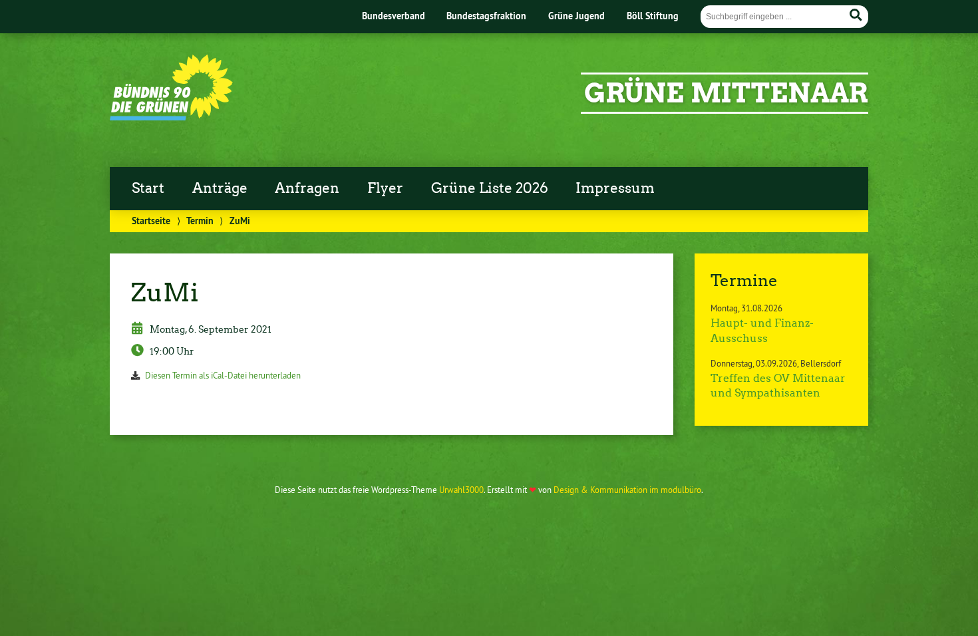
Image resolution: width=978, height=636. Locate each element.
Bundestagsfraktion (486, 15)
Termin (200, 220)
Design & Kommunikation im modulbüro (627, 489)
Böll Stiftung (653, 15)
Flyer (385, 188)
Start (148, 188)
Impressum (615, 188)
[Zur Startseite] (171, 116)
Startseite (151, 220)
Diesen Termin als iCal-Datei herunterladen (223, 375)
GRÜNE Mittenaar (726, 93)
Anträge (219, 188)
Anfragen (307, 188)
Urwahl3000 (461, 489)
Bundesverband (393, 15)
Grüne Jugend (576, 15)
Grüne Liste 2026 (489, 188)
